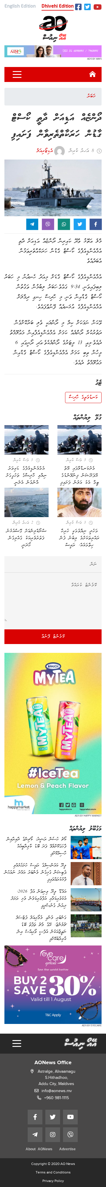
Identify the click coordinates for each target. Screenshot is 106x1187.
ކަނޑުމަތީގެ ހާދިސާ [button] (83, 397)
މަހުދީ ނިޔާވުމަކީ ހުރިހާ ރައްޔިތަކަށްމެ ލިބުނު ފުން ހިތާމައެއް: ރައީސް (80, 538)
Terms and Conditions (53, 1172)
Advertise (67, 1149)
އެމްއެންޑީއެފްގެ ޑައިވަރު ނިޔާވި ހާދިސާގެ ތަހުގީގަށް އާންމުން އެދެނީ (26, 475)
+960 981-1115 (56, 1098)
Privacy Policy (53, 1181)
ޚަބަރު (91, 96)
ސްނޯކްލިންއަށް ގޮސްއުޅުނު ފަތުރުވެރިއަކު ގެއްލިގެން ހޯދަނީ (26, 538)
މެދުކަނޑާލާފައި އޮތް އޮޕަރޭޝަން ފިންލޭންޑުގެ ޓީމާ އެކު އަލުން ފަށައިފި (79, 475)
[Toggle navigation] (17, 74)
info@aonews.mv (57, 1091)
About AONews (39, 1149)
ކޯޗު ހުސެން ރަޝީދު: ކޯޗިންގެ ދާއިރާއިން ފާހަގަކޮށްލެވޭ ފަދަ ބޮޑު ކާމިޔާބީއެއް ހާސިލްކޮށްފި (36, 846)
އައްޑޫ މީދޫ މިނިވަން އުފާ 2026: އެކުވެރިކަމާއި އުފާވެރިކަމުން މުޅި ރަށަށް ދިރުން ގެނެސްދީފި (38, 898)
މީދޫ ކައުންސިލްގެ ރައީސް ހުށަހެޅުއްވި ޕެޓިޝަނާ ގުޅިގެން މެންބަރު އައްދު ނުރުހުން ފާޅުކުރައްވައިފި (35, 872)
